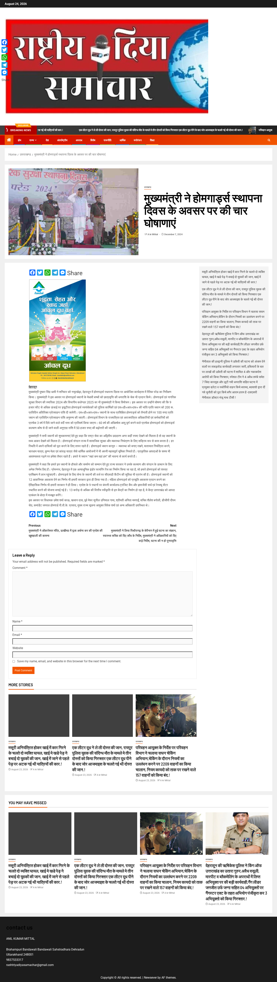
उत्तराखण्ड (147, 187)
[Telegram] (5, 65)
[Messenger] (5, 72)
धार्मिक (122, 140)
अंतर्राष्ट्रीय (62, 140)
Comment (20, 568)
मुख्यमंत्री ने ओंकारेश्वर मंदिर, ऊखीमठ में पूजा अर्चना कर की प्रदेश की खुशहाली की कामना (66, 531)
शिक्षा (152, 140)
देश (47, 140)
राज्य (31, 140)
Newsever (150, 977)
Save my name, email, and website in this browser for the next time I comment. (69, 661)
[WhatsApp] (5, 57)
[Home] (9, 140)
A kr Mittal (153, 234)
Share (75, 273)
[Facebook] (5, 42)
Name (17, 621)
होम (19, 140)
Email (17, 635)
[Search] (269, 140)
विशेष (92, 140)
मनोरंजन (138, 140)
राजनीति (107, 140)
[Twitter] (5, 50)
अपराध (79, 140)
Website (17, 648)
